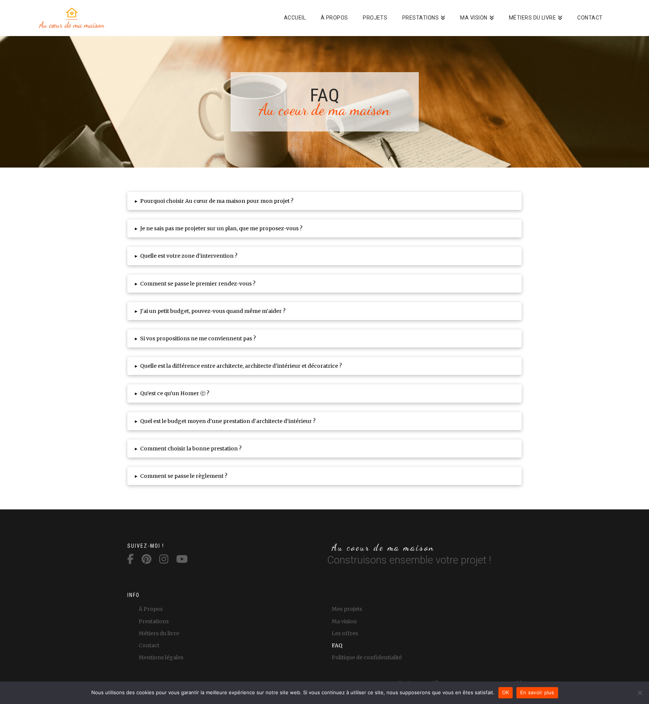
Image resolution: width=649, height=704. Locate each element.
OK (505, 692)
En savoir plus (537, 692)
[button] (324, 201)
